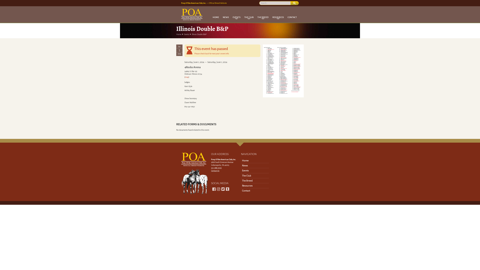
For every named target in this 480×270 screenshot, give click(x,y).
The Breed (247, 180)
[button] (236, 17)
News (226, 17)
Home (216, 17)
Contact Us (215, 171)
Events (186, 34)
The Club (246, 175)
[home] (191, 14)
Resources (247, 185)
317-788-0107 (216, 168)
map (187, 77)
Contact (292, 17)
